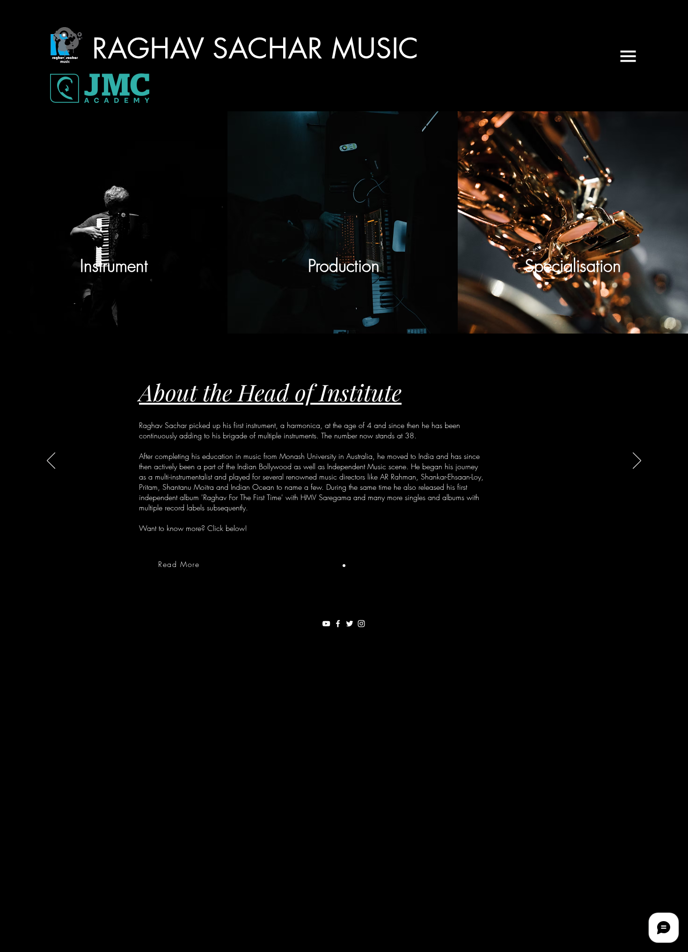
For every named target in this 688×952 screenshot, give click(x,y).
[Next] (637, 461)
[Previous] (51, 461)
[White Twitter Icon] (349, 623)
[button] (628, 56)
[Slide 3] (344, 565)
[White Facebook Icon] (338, 623)
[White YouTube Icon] (326, 623)
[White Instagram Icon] (361, 623)
